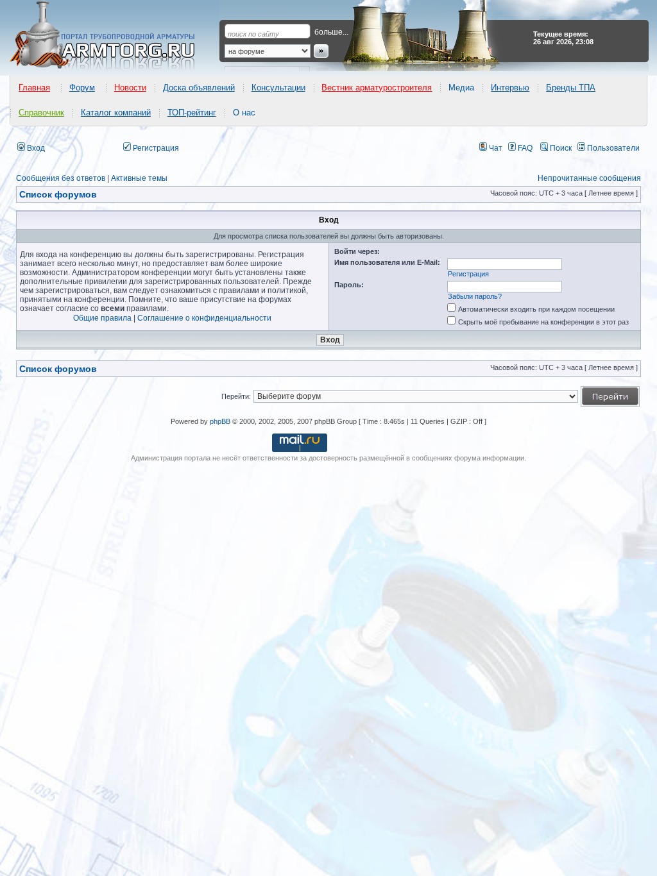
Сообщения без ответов (60, 178)
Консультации (278, 87)
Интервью (510, 87)
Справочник (41, 112)
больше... (331, 32)
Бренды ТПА (570, 87)
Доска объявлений (199, 87)
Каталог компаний (116, 112)
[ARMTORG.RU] (114, 36)
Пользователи (612, 148)
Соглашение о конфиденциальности (204, 318)
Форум (82, 87)
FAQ (524, 148)
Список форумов (58, 369)
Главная (34, 87)
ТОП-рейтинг (191, 112)
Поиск (560, 148)
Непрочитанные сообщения (589, 178)
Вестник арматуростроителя (376, 87)
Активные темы (139, 178)
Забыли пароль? (475, 296)
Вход (35, 148)
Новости (130, 87)
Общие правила (102, 318)
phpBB (220, 421)
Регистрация (155, 148)
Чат (494, 148)
